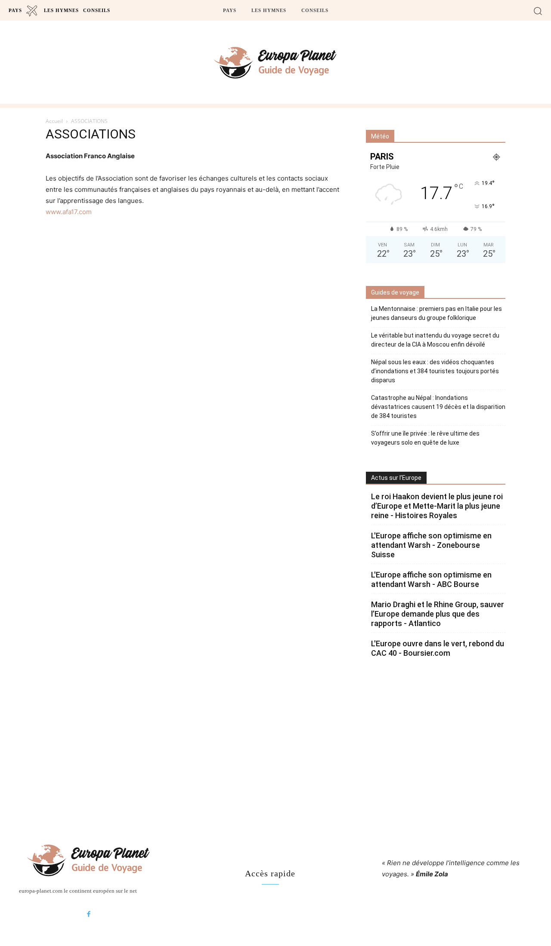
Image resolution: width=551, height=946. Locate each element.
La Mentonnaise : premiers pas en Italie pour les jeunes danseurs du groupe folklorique (436, 313)
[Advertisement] (275, 745)
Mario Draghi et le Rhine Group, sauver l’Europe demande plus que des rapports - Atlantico (437, 614)
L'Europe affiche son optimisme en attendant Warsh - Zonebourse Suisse (431, 545)
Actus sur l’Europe (396, 477)
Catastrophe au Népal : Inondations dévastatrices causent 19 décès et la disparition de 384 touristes (438, 406)
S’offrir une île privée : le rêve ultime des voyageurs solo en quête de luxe (425, 438)
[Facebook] (88, 914)
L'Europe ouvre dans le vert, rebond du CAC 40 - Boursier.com (437, 648)
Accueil (54, 121)
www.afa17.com (69, 212)
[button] (538, 10)
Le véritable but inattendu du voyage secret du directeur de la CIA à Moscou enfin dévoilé (435, 340)
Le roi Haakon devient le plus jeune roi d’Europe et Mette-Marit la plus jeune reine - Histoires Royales (437, 506)
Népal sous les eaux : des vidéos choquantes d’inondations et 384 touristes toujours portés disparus (435, 371)
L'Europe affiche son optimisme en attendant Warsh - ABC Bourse (431, 579)
